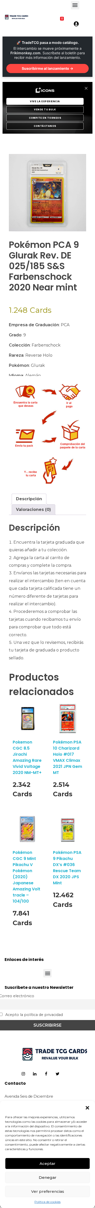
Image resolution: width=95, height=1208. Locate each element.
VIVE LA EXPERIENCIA (45, 101)
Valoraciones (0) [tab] (33, 509)
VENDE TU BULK (45, 109)
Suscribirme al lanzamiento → (47, 68)
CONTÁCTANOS (45, 126)
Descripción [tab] (29, 498)
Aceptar (47, 1163)
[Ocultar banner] (86, 88)
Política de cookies (47, 1202)
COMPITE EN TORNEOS (45, 117)
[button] (87, 1107)
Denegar (47, 1177)
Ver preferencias (47, 1191)
